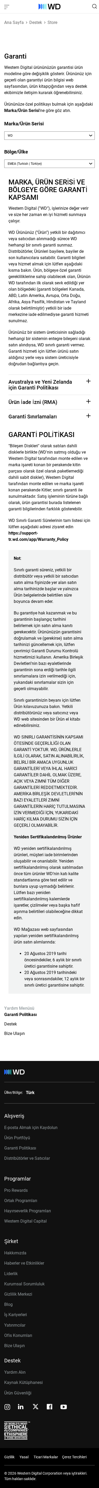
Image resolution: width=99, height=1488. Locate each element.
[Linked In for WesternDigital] (21, 1407)
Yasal (24, 1457)
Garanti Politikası (20, 1014)
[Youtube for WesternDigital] (63, 1407)
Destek (10, 1024)
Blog (8, 1304)
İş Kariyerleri (15, 1314)
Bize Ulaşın (14, 1033)
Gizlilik (9, 1457)
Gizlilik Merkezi (18, 1294)
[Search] (94, 6)
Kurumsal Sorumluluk (24, 1283)
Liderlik (11, 1273)
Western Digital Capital (25, 1221)
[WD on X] (35, 1407)
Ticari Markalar (46, 1457)
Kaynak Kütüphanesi (23, 1382)
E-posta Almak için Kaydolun (31, 1127)
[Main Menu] (7, 6)
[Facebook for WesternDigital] (50, 1407)
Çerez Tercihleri (74, 1457)
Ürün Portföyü (17, 1137)
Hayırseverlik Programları (27, 1210)
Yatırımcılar (14, 1325)
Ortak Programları (20, 1200)
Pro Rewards (16, 1190)
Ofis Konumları (18, 1335)
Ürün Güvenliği (17, 1392)
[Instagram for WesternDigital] (7, 1407)
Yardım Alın (15, 1372)
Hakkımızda (15, 1252)
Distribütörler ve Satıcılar (27, 1158)
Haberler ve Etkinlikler (24, 1263)
